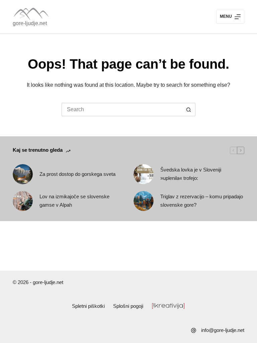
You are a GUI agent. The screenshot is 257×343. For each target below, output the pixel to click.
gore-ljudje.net (30, 23)
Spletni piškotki (88, 306)
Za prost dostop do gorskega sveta (77, 174)
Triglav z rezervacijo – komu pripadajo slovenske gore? (201, 201)
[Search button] (188, 109)
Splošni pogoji (128, 306)
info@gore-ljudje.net (222, 330)
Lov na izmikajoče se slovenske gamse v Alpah (74, 201)
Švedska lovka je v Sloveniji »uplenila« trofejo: (190, 174)
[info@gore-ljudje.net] (193, 330)
